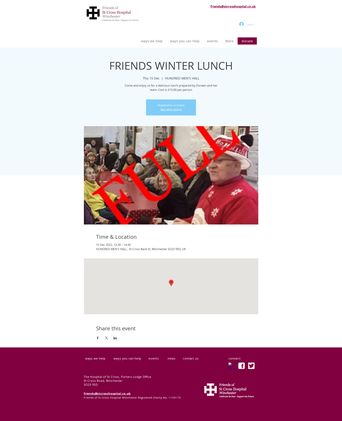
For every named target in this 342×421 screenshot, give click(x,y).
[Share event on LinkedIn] (115, 338)
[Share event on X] (106, 338)
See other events (171, 109)
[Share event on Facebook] (97, 338)
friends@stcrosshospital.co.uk (233, 6)
